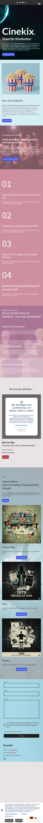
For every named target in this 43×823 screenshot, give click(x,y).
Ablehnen (19, 820)
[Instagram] (17, 2)
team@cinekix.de (11, 752)
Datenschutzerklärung (21, 425)
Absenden (21, 736)
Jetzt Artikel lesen (21, 557)
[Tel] (26, 2)
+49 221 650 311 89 (12, 750)
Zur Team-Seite (7, 120)
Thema (5, 699)
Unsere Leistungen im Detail (10, 159)
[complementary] (34, 818)
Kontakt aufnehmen (8, 54)
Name (5, 682)
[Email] (23, 2)
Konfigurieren (9, 816)
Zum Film (5, 457)
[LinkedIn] (20, 2)
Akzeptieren (21, 429)
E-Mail (6, 690)
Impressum (24, 814)
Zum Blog (5, 500)
